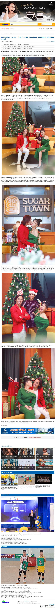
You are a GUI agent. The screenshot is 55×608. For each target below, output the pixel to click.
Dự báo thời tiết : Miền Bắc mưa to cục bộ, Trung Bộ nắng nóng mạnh (14, 543)
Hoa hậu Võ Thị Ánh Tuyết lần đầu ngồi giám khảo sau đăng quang (13, 595)
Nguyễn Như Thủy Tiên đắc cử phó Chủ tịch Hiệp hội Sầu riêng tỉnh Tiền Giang (15, 587)
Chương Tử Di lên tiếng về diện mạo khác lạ (9, 537)
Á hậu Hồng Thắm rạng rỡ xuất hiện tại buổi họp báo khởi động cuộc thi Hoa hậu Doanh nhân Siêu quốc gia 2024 (22, 596)
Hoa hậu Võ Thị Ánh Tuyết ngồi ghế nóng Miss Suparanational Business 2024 (15, 591)
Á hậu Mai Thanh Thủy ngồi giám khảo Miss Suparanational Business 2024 (15, 597)
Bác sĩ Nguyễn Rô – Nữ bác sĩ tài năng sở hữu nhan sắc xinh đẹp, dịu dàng (15, 590)
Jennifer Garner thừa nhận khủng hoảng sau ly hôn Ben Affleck (12, 542)
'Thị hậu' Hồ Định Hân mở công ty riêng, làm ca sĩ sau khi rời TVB (13, 535)
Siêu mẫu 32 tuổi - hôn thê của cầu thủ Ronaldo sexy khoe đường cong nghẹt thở (19, 46)
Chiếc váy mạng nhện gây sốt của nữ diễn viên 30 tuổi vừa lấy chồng (16, 44)
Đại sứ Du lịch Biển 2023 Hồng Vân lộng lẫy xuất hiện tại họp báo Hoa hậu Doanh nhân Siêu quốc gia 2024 (21, 592)
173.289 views (51, 41)
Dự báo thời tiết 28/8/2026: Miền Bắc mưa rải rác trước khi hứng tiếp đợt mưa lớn (16, 539)
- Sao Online (26, 601)
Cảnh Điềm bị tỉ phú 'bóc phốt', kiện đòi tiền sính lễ (10, 538)
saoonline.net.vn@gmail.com (35, 437)
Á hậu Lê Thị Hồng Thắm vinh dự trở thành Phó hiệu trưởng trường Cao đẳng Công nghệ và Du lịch (19, 588)
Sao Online (51, 604)
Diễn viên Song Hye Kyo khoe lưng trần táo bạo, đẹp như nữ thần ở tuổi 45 (17, 48)
